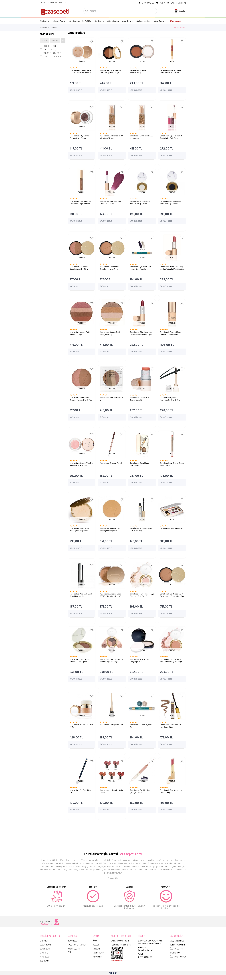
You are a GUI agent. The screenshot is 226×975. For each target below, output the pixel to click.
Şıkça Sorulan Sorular (77, 944)
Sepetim (96, 948)
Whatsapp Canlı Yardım (121, 940)
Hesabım (96, 944)
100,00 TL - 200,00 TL (53, 53)
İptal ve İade (175, 952)
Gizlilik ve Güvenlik (177, 944)
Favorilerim (97, 956)
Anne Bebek (45, 956)
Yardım (162, 3)
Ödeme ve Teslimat (178, 956)
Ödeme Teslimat (176, 948)
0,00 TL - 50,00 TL (51, 46)
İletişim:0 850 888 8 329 (121, 944)
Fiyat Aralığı (47, 34)
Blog (69, 951)
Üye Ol (95, 940)
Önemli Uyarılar (74, 948)
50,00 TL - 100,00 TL (52, 50)
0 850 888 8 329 (148, 3)
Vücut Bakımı (45, 944)
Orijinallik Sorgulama (178, 3)
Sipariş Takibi (98, 952)
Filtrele (63, 40)
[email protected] (146, 950)
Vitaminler (44, 952)
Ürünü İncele (76, 90)
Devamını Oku (113, 878)
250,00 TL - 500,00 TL (53, 57)
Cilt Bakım (44, 940)
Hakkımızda (72, 940)
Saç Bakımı (44, 960)
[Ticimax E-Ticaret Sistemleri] (113, 973)
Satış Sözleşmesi (177, 940)
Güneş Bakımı (45, 948)
